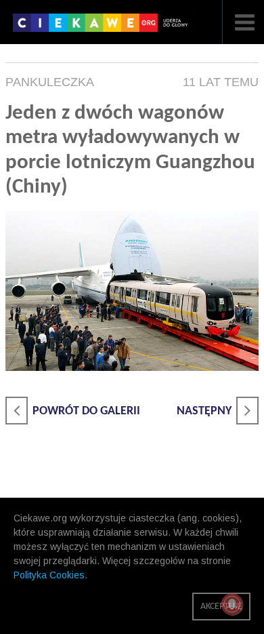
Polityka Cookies (49, 575)
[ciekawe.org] (103, 27)
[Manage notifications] (232, 604)
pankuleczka (49, 82)
